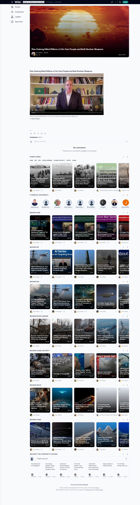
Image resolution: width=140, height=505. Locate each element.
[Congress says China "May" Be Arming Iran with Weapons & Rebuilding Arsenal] (84, 434)
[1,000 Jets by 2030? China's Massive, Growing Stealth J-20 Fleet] (106, 434)
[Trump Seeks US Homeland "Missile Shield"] (106, 400)
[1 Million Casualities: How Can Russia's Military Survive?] (62, 331)
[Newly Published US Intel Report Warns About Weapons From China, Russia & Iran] (106, 175)
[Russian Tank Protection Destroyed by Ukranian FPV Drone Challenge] (40, 331)
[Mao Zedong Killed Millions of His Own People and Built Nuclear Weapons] (79, 31)
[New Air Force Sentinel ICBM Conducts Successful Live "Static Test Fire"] (128, 175)
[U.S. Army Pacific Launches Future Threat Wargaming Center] (84, 227)
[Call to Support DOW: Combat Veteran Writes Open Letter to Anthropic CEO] (128, 365)
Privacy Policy (99, 490)
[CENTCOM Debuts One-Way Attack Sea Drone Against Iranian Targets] (40, 262)
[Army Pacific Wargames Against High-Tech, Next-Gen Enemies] (62, 227)
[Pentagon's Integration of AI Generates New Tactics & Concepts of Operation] (84, 296)
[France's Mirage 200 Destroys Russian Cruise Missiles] (128, 331)
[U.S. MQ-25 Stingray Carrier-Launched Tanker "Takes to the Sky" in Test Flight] (40, 296)
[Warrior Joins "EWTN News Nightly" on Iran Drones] (84, 365)
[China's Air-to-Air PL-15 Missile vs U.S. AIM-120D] (40, 434)
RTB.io (97, 487)
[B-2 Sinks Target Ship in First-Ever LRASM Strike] (106, 296)
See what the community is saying (43, 454)
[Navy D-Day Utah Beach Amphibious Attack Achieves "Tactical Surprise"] (40, 175)
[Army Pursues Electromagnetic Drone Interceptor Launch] (106, 227)
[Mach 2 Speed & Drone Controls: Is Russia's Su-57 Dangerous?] (106, 331)
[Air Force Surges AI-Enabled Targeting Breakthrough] (62, 262)
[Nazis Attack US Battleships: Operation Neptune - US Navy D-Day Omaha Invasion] (62, 175)
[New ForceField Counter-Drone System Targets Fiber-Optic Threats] (106, 262)
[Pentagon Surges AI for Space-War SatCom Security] (62, 400)
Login (125, 2)
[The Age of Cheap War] (62, 365)
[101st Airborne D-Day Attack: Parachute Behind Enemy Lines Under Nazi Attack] (84, 175)
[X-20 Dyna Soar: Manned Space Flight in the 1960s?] (84, 400)
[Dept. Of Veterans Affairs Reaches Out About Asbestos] (40, 365)
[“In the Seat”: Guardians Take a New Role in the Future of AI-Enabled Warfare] (40, 400)
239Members (49, 2)
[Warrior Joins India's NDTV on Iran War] (106, 365)
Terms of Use (89, 490)
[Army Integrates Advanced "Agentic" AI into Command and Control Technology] (40, 227)
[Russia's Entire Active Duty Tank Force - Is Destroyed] (84, 331)
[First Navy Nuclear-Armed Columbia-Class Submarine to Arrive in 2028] (128, 296)
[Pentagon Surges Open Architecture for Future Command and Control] (128, 227)
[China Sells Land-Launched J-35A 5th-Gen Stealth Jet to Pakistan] (128, 434)
